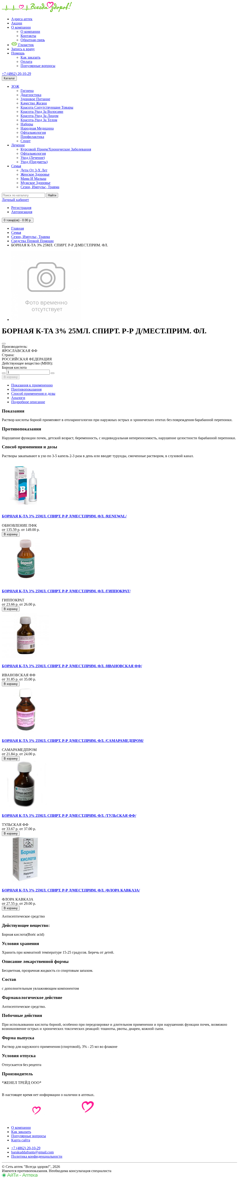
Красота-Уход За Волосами (42, 112)
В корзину (11, 377)
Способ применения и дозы (33, 394)
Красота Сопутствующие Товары (47, 107)
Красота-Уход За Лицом (39, 116)
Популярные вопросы (38, 66)
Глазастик (25, 45)
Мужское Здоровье (35, 183)
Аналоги (18, 398)
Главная (17, 228)
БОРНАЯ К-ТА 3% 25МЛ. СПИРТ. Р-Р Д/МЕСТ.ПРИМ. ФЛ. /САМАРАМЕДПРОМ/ (73, 741)
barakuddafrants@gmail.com (32, 1152)
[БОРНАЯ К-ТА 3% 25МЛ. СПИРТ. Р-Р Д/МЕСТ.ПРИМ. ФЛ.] (46, 320)
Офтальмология (33, 132)
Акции (16, 23)
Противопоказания (26, 389)
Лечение (18, 145)
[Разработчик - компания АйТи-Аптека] (20, 1176)
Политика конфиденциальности (36, 1156)
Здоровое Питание (35, 99)
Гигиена (27, 91)
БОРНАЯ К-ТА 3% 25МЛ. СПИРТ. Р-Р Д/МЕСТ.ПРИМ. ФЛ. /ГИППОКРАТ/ (66, 591)
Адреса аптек (21, 19)
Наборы (27, 124)
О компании (21, 27)
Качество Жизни (34, 103)
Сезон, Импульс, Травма (40, 187)
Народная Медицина (37, 128)
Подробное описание (28, 402)
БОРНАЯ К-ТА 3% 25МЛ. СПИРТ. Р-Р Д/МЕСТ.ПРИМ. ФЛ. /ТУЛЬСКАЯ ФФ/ (69, 816)
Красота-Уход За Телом (39, 120)
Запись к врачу (23, 49)
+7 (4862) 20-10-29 (16, 74)
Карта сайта (20, 1140)
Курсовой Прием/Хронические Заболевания (56, 149)
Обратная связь (33, 40)
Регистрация (21, 208)
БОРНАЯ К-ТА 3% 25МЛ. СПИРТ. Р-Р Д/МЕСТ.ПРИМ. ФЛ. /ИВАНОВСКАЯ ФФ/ (72, 666)
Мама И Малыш (33, 179)
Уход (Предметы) (34, 162)
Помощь (18, 53)
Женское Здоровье (35, 174)
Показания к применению (32, 385)
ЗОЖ (15, 86)
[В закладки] (4, 343)
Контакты (28, 36)
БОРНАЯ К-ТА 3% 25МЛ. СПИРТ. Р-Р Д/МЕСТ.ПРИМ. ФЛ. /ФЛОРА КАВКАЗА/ (71, 890)
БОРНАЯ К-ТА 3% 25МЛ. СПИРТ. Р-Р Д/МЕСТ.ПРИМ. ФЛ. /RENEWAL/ (64, 516)
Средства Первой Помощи (32, 241)
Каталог (9, 78)
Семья (16, 166)
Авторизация (21, 212)
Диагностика (31, 95)
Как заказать (30, 57)
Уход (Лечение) (33, 158)
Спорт (26, 141)
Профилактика (32, 137)
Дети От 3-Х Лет (34, 170)
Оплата (26, 62)
